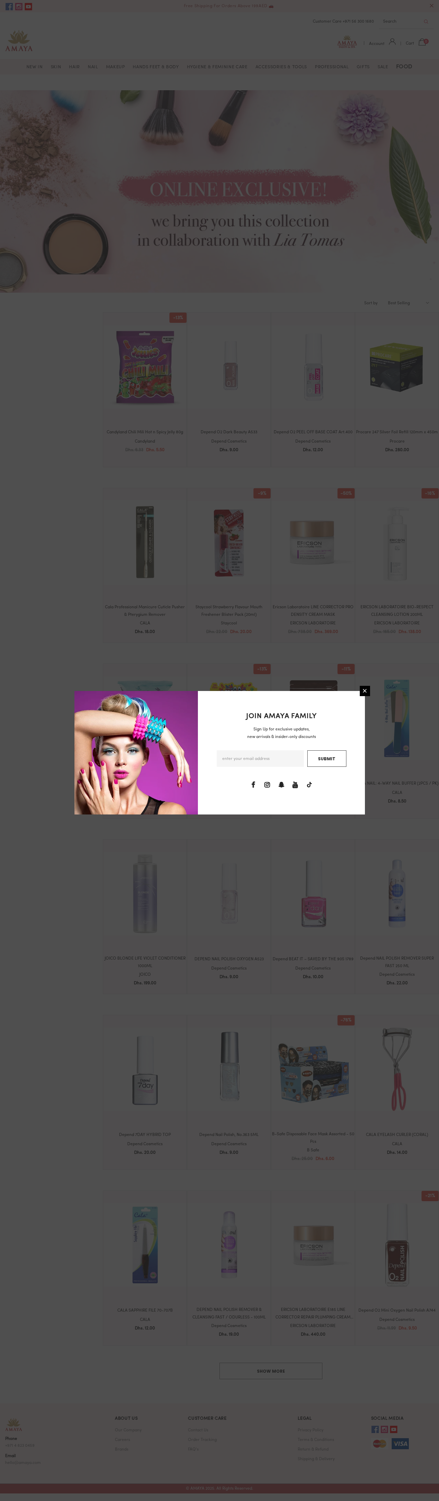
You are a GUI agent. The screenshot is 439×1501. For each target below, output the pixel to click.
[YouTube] (295, 785)
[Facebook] (253, 785)
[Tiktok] (309, 785)
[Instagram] (267, 785)
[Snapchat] (281, 785)
